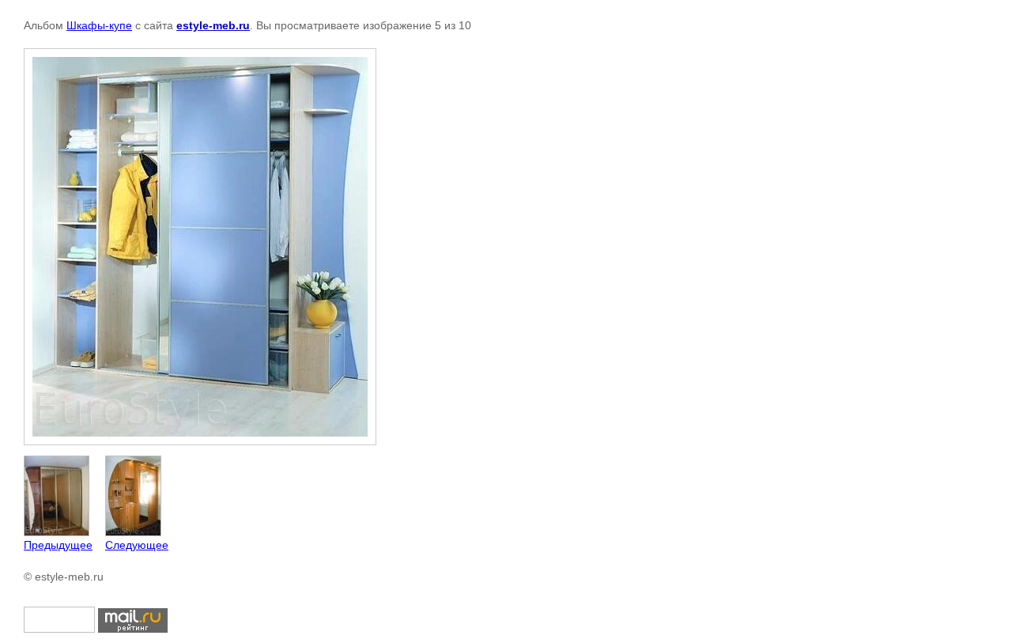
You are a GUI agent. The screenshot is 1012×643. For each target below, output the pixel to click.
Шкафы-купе (99, 25)
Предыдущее (58, 545)
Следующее (136, 545)
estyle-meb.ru (213, 25)
